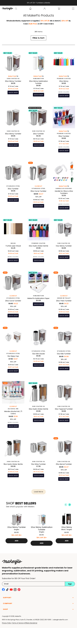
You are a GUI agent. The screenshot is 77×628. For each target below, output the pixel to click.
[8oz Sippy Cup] (13, 351)
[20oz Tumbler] (38, 130)
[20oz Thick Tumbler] (64, 295)
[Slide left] (65, 504)
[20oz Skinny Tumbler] (13, 75)
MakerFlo (18, 616)
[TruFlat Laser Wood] (13, 241)
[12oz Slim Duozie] (38, 351)
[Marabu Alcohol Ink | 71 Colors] (13, 406)
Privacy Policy (6, 623)
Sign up (70, 584)
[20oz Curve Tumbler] (13, 295)
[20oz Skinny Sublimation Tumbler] (38, 75)
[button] (16, 9)
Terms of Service (18, 623)
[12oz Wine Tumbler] (38, 460)
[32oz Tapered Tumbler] (64, 406)
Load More (38, 492)
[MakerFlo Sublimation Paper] (38, 295)
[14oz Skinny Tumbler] (64, 241)
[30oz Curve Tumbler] (38, 187)
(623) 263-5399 (45, 620)
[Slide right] (69, 504)
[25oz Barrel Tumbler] (64, 460)
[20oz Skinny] (64, 75)
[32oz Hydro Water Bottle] (38, 241)
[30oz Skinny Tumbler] (13, 130)
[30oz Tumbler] (64, 130)
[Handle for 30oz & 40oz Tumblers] (64, 187)
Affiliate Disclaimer (30, 623)
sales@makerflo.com (60, 620)
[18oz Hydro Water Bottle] (13, 460)
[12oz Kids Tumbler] (64, 351)
